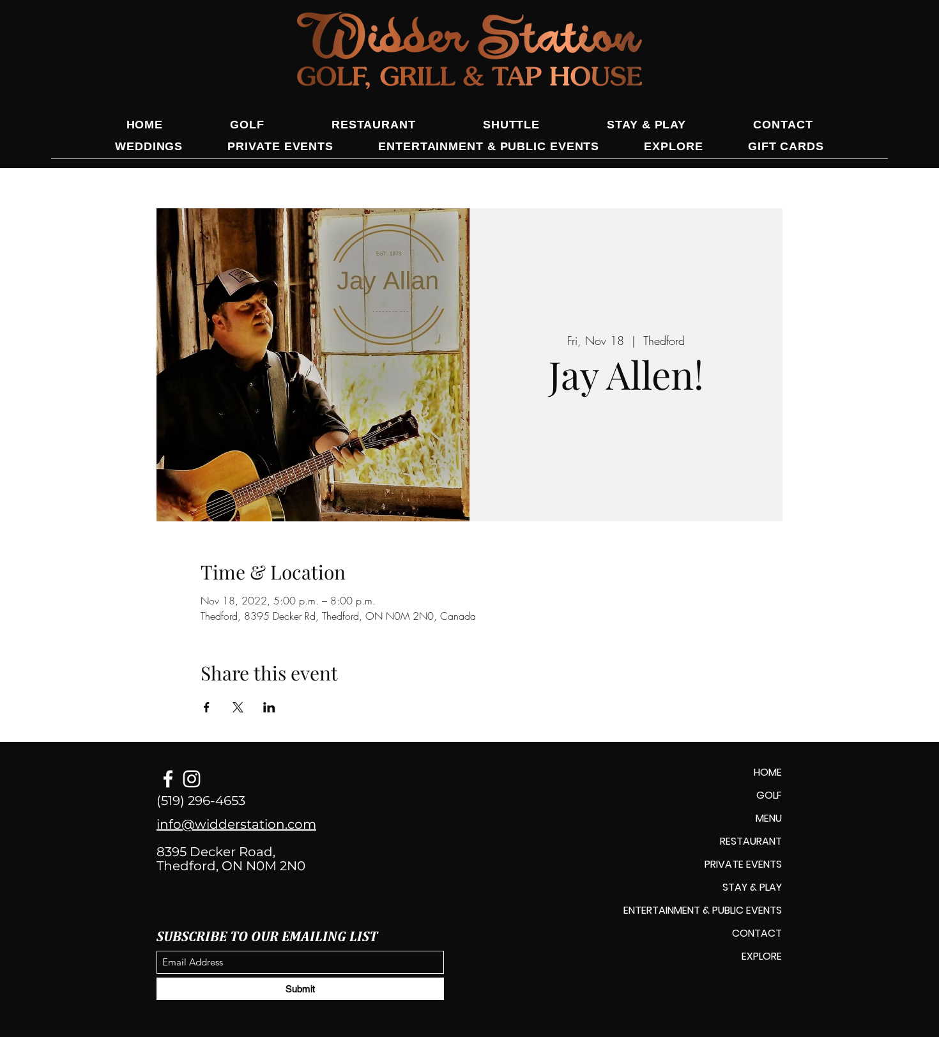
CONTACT (757, 933)
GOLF (769, 795)
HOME (768, 772)
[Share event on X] (238, 707)
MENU (769, 818)
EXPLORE (762, 956)
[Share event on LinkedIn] (269, 707)
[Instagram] (191, 778)
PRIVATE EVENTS (743, 864)
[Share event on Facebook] (207, 707)
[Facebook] (167, 778)
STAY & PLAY (752, 887)
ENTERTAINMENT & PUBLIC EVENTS (702, 910)
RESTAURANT (751, 841)
